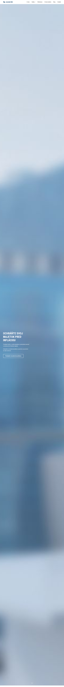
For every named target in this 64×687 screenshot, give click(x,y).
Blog (54, 2)
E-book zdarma (47, 2)
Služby (33, 2)
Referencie (40, 2)
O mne (28, 2)
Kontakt (59, 2)
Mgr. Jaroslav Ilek (8, 2)
